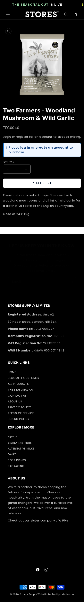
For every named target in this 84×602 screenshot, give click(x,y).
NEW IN (13, 437)
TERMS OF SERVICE (21, 413)
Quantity (8, 161)
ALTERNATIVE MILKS (21, 448)
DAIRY (12, 454)
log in (25, 147)
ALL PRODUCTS (18, 384)
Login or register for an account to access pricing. (42, 137)
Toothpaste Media (63, 594)
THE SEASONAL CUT (30, 4)
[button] (8, 14)
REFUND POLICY (18, 419)
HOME (12, 372)
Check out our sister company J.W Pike (38, 520)
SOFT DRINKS (17, 460)
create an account (52, 147)
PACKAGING (16, 466)
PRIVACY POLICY (19, 407)
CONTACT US (17, 396)
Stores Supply (28, 594)
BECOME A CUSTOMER (23, 378)
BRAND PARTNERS (20, 443)
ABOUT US (15, 401)
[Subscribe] (71, 281)
